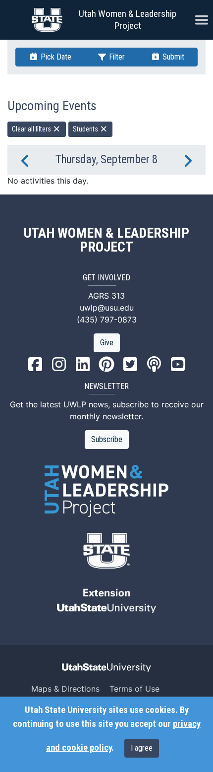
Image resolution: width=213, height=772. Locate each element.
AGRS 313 (106, 296)
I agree (142, 748)
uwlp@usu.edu (107, 308)
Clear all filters (32, 129)
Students (86, 129)
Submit (172, 57)
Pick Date (55, 57)
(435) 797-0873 (107, 319)
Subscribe (106, 439)
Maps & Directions (65, 689)
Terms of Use (134, 689)
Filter (116, 57)
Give (106, 342)
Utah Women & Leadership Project (127, 19)
